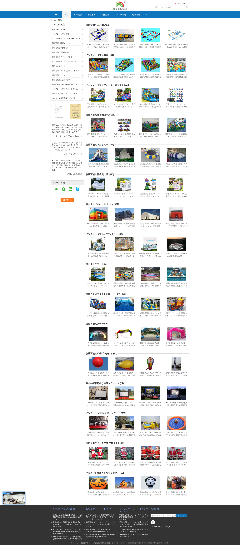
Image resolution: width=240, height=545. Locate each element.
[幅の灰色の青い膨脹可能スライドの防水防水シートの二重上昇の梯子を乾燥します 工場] (124, 304)
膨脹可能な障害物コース (61, 43)
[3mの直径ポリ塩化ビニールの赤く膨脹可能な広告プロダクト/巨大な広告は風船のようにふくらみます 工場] (98, 364)
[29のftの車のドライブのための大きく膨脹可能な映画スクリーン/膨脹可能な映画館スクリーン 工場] (98, 393)
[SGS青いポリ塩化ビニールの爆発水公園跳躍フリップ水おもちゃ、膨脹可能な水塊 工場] (176, 155)
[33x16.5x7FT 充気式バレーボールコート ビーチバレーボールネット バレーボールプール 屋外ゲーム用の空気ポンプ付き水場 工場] (98, 274)
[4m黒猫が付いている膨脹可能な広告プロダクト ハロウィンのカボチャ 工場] (124, 483)
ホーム (56, 14)
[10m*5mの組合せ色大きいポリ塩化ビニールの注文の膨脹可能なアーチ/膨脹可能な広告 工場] (124, 334)
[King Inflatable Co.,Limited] (120, 5)
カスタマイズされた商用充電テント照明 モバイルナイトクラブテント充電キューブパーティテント (100, 517)
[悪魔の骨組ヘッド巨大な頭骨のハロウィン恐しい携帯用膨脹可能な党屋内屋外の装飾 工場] (150, 483)
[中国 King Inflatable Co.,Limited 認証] (59, 111)
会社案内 (91, 14)
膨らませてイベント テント (62, 57)
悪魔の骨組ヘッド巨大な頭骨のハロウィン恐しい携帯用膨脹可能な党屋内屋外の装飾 (150, 494)
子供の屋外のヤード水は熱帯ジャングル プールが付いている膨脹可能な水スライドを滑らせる (133, 524)
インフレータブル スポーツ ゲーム (65, 89)
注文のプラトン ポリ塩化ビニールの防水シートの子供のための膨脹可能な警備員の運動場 (67, 531)
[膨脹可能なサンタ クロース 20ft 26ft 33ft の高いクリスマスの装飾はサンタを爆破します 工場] (98, 453)
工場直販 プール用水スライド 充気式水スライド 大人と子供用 (98, 106)
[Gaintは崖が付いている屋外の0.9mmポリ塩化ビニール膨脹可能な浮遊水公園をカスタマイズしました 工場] (176, 35)
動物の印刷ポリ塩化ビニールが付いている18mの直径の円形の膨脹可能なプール (150, 285)
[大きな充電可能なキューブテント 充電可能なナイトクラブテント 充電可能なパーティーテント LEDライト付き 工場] (176, 214)
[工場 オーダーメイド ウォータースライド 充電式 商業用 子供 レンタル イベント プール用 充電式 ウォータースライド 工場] (176, 95)
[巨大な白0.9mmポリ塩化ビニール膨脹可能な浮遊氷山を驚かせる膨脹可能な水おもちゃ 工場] (124, 155)
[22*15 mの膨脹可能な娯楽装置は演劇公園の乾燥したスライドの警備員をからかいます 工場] (124, 65)
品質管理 (105, 14)
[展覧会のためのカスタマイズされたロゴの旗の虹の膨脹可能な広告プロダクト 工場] (150, 364)
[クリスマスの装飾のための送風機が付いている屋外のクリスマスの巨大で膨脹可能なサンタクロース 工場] (150, 453)
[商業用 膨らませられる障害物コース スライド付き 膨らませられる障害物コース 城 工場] (176, 125)
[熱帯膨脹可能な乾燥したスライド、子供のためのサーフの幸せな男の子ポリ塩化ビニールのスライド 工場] (150, 304)
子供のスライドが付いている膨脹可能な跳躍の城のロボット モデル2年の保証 (67, 538)
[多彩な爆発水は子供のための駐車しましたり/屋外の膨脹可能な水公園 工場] (150, 35)
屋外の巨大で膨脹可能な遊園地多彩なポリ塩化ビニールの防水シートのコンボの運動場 (67, 524)
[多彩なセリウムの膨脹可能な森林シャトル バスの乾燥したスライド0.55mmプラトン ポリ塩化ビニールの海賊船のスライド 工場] (176, 304)
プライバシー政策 (77, 543)
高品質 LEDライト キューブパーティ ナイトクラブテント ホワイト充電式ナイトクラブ (101, 524)
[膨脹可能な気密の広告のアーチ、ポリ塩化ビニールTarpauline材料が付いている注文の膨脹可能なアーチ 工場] (150, 334)
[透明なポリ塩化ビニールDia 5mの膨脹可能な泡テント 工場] (176, 244)
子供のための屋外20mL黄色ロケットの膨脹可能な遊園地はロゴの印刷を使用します (98, 76)
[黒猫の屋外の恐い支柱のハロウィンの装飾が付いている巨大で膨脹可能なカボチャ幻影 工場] (98, 483)
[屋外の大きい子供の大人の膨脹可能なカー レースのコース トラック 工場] (98, 423)
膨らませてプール (58, 66)
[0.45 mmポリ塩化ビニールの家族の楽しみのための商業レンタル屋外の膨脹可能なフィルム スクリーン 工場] (124, 393)
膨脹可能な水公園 (58, 29)
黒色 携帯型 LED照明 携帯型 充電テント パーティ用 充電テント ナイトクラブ (124, 226)
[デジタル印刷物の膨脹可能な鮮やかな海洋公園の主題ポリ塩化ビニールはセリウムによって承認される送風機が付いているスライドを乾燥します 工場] (98, 304)
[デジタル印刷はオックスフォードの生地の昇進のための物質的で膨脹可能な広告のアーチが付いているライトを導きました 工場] (98, 334)
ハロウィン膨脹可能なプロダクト (64, 98)
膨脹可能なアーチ (58, 75)
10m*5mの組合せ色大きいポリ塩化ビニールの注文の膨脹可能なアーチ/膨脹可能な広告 (124, 345)
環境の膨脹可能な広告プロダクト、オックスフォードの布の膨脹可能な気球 (176, 375)
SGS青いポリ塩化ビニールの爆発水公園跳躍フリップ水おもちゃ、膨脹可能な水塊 (176, 166)
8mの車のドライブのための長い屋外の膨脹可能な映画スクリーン (150, 405)
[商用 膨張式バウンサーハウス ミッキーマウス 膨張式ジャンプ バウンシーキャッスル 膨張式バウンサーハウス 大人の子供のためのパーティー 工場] (98, 125)
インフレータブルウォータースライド (66, 39)
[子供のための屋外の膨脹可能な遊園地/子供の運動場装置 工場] (176, 65)
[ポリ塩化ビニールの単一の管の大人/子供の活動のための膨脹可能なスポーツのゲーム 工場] (150, 423)
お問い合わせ (120, 14)
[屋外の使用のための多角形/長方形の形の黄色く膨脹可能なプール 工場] (124, 274)
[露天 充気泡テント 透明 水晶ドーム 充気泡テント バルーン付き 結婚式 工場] (98, 244)
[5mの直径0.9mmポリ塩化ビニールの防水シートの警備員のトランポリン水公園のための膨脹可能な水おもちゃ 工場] (150, 155)
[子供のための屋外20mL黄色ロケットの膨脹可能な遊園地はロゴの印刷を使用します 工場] (98, 65)
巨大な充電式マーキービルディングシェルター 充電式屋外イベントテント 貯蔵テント (150, 226)
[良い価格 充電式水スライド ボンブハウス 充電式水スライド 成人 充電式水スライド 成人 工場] (150, 95)
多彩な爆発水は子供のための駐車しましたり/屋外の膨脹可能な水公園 (150, 47)
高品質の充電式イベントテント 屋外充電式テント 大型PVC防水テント (100, 536)
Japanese (181, 4)
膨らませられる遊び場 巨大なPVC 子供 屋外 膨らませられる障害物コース (150, 136)
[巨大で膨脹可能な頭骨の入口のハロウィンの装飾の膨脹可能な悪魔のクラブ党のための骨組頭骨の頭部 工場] (176, 483)
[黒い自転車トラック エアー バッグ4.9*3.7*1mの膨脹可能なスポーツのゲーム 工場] (124, 423)
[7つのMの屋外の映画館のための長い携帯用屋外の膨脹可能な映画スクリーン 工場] (176, 393)
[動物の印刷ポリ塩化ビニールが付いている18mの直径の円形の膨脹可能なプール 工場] (150, 274)
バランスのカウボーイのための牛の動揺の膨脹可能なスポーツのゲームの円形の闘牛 (176, 435)
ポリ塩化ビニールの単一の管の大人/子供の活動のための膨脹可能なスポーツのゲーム (150, 435)
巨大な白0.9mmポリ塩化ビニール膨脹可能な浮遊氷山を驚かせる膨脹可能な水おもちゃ (124, 166)
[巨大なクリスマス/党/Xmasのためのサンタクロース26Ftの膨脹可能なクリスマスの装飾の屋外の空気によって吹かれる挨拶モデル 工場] (124, 453)
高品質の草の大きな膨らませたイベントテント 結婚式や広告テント (100, 530)
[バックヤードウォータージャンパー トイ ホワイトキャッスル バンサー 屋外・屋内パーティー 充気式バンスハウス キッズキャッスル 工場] (124, 184)
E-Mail (154, 527)
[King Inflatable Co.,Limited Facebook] (153, 523)
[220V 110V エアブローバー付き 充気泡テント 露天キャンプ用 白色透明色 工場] (124, 244)
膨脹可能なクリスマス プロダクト (65, 94)
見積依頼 (136, 14)
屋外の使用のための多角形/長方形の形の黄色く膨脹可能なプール (124, 285)
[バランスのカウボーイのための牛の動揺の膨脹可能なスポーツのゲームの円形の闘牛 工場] (176, 423)
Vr (146, 14)
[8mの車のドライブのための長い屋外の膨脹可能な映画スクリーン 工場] (150, 393)
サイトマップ (164, 527)
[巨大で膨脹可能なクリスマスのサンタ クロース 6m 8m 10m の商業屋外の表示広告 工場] (176, 453)
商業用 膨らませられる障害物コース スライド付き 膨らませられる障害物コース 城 (176, 136)
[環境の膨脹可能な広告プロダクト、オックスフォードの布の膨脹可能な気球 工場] (176, 364)
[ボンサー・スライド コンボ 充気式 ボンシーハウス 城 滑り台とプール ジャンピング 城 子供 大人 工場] (98, 184)
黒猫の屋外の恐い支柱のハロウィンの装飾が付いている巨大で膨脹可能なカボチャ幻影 (98, 494)
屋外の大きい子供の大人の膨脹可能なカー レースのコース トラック (98, 435)
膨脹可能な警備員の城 (60, 52)
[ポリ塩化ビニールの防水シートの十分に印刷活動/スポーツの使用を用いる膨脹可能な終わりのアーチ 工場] (176, 334)
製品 (66, 14)
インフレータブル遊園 (60, 34)
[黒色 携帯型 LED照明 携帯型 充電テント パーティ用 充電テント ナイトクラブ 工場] (124, 214)
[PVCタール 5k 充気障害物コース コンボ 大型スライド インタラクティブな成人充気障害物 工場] (124, 125)
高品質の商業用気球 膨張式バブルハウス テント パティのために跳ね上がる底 (150, 256)
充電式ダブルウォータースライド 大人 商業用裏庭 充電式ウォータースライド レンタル (133, 517)
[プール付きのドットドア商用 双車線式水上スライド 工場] (124, 95)
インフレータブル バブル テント (64, 61)
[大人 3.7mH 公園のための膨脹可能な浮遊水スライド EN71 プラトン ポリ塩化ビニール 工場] (98, 155)
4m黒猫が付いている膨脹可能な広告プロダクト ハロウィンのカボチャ (124, 494)
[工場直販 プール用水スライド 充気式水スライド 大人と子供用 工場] (98, 95)
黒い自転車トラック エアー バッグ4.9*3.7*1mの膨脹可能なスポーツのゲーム (124, 435)
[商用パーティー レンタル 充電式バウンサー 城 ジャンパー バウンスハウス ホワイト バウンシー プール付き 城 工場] (176, 184)
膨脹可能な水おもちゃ (60, 48)
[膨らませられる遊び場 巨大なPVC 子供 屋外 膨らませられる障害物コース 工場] (150, 125)
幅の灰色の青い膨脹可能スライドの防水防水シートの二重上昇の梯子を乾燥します (124, 315)
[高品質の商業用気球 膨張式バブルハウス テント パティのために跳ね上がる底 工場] (150, 244)
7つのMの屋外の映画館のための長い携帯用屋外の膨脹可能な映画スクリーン (176, 405)
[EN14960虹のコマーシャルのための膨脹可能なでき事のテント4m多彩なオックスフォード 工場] (98, 214)
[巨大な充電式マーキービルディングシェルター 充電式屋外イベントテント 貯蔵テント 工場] (150, 214)
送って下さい (181, 516)
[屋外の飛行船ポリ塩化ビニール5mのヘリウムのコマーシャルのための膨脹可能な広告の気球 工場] (124, 364)
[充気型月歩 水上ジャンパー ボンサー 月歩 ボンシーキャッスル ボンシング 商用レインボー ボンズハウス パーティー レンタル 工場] (150, 184)
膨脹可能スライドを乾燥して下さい (65, 71)
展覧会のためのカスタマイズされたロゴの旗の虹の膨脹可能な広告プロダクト (150, 375)
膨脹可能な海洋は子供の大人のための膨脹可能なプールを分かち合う (176, 285)
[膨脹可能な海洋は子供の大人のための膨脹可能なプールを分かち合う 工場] (176, 274)
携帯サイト (156, 530)
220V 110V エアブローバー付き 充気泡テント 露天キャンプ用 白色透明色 (124, 256)
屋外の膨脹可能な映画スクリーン (64, 84)
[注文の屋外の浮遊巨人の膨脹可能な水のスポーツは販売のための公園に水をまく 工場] (124, 35)
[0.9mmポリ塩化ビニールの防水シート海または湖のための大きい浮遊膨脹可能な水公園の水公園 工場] (98, 35)
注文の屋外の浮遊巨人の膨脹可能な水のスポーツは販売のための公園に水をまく (124, 47)
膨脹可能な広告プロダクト (62, 80)
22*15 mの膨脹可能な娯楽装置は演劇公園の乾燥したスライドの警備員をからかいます (124, 76)
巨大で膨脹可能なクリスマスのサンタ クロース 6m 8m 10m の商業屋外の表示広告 (176, 464)
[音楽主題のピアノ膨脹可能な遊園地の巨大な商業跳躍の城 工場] (150, 65)
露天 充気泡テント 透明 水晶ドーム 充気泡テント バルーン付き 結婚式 (98, 256)
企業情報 (78, 14)
